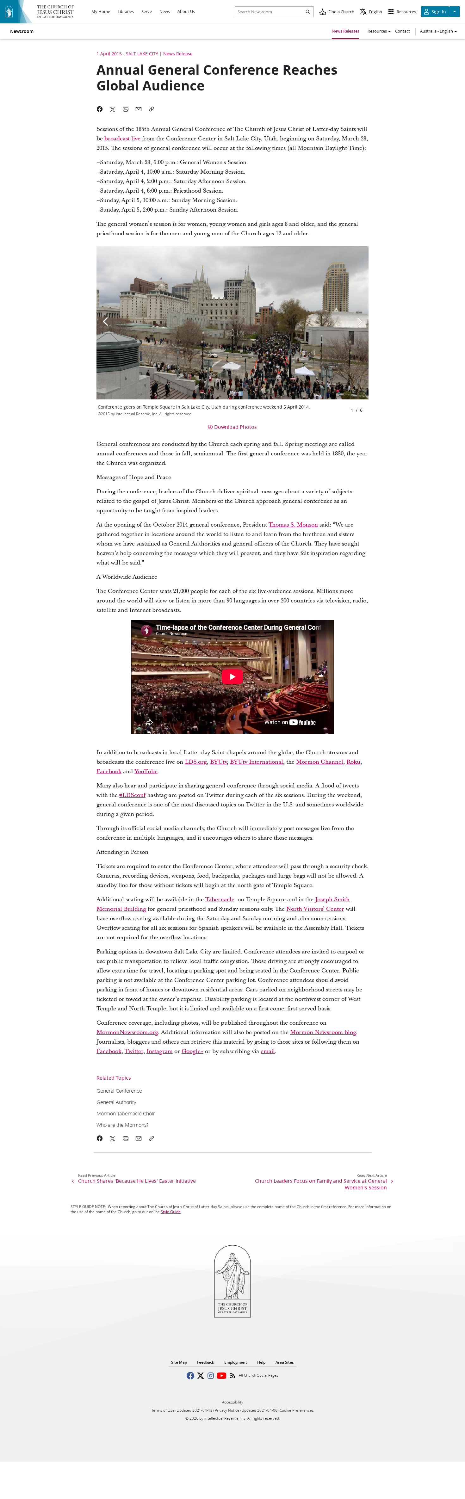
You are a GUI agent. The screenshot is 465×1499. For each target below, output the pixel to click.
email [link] (268, 1051)
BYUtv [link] (218, 762)
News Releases (345, 31)
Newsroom (22, 31)
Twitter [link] (134, 1051)
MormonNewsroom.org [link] (127, 1032)
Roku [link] (353, 762)
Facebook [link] (108, 771)
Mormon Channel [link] (319, 762)
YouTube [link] (146, 771)
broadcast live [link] (122, 139)
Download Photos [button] (235, 426)
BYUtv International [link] (256, 762)
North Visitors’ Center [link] (315, 909)
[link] (206, 1091)
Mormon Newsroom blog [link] (323, 1032)
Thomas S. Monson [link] (293, 525)
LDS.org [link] (196, 762)
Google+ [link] (192, 1051)
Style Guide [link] (171, 1211)
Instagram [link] (159, 1051)
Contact (402, 31)
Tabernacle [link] (219, 900)
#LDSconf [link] (132, 795)
